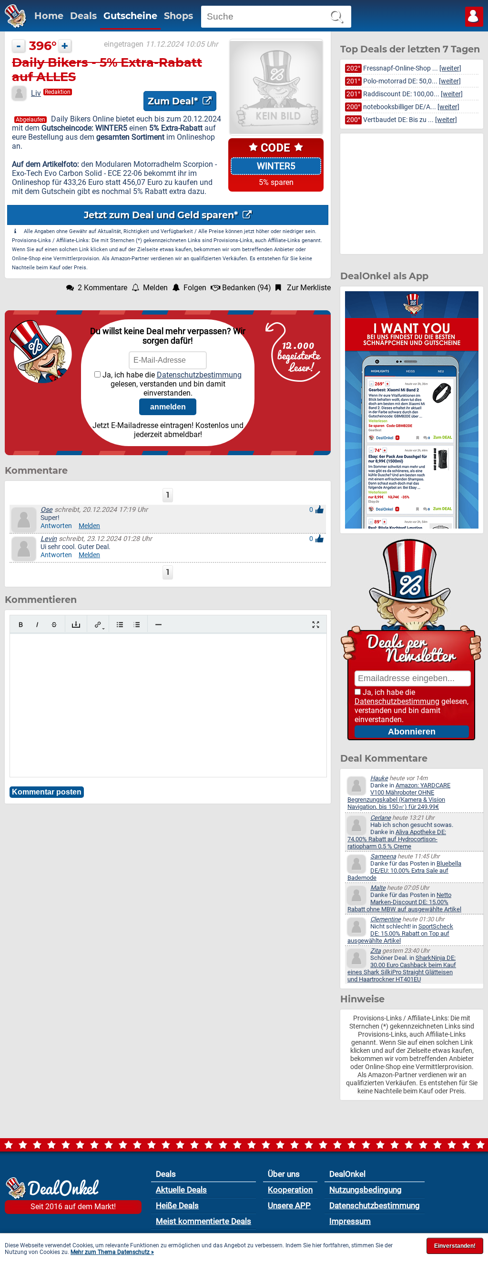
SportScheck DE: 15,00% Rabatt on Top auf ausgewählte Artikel (400, 933)
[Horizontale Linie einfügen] (158, 624)
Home (48, 15)
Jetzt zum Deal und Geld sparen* (162, 215)
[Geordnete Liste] (136, 624)
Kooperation (290, 1189)
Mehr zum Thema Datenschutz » (112, 1252)
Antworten (56, 526)
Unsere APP (289, 1205)
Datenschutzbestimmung (199, 374)
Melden (89, 526)
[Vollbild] (315, 624)
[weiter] (450, 68)
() (246, 287)
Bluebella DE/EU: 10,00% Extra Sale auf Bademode (404, 870)
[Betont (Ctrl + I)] (37, 624)
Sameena (383, 856)
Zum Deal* (174, 101)
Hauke (379, 778)
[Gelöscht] (54, 624)
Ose (46, 510)
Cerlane (380, 817)
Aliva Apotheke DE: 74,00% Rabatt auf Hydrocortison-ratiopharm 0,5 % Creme (396, 839)
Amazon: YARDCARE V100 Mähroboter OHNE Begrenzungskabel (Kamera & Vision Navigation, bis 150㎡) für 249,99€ (398, 796)
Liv (36, 93)
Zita (375, 950)
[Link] (98, 624)
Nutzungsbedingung (365, 1189)
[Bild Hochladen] (76, 624)
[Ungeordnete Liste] (120, 624)
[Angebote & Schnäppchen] (13, 25)
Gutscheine (130, 15)
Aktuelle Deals (181, 1189)
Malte (378, 887)
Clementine (385, 919)
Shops (178, 15)
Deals (83, 15)
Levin (49, 539)
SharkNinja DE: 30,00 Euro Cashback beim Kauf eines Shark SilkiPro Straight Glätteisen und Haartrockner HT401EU (401, 968)
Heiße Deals (177, 1205)
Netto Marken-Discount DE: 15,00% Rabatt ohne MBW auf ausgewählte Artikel (404, 902)
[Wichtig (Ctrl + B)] (20, 624)
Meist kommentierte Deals (203, 1221)
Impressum (350, 1221)
